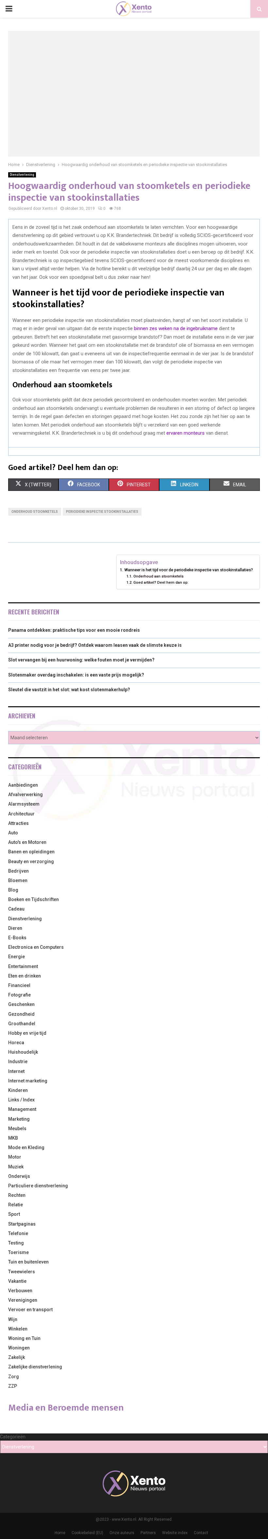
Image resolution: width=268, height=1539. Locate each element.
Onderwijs (19, 1176)
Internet (16, 1071)
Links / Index (21, 1099)
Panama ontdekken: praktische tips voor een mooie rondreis (74, 630)
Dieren (15, 928)
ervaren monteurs (185, 433)
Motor (14, 1157)
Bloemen (17, 880)
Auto (13, 832)
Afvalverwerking (25, 794)
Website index (175, 1533)
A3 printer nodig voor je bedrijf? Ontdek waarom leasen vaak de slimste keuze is (95, 645)
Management (22, 1109)
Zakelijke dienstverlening (35, 1366)
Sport (14, 1214)
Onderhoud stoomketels (34, 511)
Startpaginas (22, 1224)
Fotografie (19, 994)
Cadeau (16, 909)
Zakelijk (16, 1357)
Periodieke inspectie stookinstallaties (102, 511)
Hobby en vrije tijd (27, 1033)
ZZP (12, 1386)
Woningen (19, 1347)
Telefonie (18, 1233)
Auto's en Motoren (27, 842)
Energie (16, 956)
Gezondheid (21, 1014)
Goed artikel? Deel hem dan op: (160, 582)
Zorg (13, 1376)
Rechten (16, 1195)
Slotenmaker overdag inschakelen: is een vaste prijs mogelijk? (76, 674)
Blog (13, 890)
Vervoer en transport (30, 1309)
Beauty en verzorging (31, 861)
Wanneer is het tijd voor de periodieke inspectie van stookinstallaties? (188, 569)
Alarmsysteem (24, 804)
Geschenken (21, 1004)
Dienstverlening (22, 174)
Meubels (17, 1128)
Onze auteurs (121, 1533)
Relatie (15, 1204)
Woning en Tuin (24, 1338)
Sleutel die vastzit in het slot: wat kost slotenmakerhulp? (69, 689)
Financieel (19, 985)
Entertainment (23, 966)
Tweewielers (21, 1271)
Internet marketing (27, 1080)
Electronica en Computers (36, 947)
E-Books (17, 937)
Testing (16, 1243)
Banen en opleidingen (31, 851)
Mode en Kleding (26, 1147)
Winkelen (17, 1328)
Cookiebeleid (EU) (87, 1533)
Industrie (17, 1061)
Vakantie (17, 1281)
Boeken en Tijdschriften (33, 899)
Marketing (19, 1119)
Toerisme (18, 1252)
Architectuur (21, 813)
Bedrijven (18, 871)
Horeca (16, 1042)
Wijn (12, 1319)
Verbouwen (20, 1290)
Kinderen (18, 1090)
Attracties (18, 823)
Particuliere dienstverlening (38, 1185)
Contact (201, 1533)
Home (60, 1533)
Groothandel (21, 1023)
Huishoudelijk (23, 1052)
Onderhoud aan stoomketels (158, 576)
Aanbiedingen (23, 785)
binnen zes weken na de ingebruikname (176, 328)
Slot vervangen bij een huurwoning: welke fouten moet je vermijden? (81, 659)
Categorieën (12, 1436)
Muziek (16, 1166)
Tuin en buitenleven (28, 1261)
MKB (13, 1138)
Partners (148, 1533)
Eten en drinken (24, 976)
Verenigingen (22, 1300)
